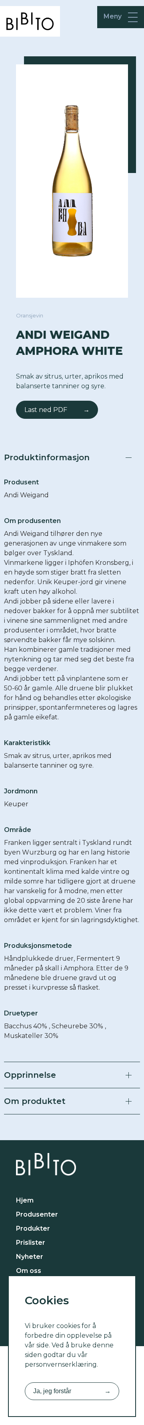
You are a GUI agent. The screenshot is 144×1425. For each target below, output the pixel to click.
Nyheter (29, 1256)
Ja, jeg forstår (72, 1391)
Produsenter (37, 1214)
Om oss (28, 1271)
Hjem (25, 1200)
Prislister (30, 1242)
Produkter (33, 1228)
